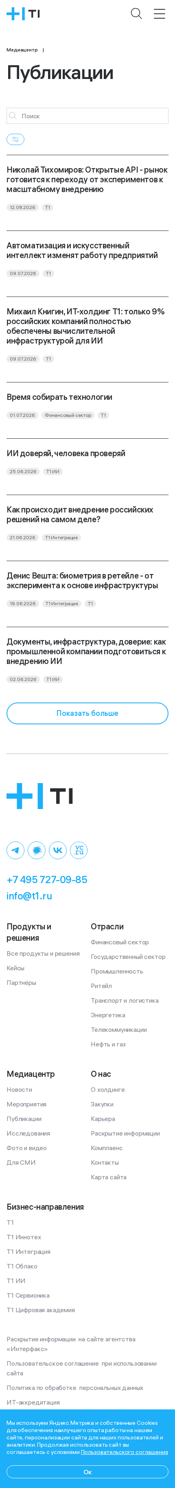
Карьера (103, 1118)
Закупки (102, 1104)
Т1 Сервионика (28, 1295)
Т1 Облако (22, 1266)
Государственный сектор (128, 956)
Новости (19, 1089)
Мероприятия (26, 1104)
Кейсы (15, 968)
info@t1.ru (29, 895)
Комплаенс (107, 1148)
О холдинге (108, 1089)
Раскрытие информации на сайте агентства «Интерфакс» (72, 1344)
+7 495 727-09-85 (47, 879)
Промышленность (117, 971)
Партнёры (21, 982)
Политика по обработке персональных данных (75, 1387)
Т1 (10, 1222)
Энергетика (108, 1015)
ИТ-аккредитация (33, 1402)
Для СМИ (21, 1162)
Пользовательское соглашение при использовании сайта (82, 1368)
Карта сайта (109, 1177)
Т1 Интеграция (28, 1251)
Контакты (105, 1162)
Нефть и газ (108, 1044)
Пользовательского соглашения (124, 1452)
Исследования (28, 1133)
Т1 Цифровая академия (41, 1310)
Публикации (24, 1118)
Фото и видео (27, 1148)
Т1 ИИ (16, 1281)
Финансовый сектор (120, 942)
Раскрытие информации (125, 1133)
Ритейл (101, 986)
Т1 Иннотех (24, 1237)
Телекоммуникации (119, 1029)
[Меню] (159, 14)
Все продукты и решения (43, 953)
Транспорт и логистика (125, 1000)
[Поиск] (137, 14)
